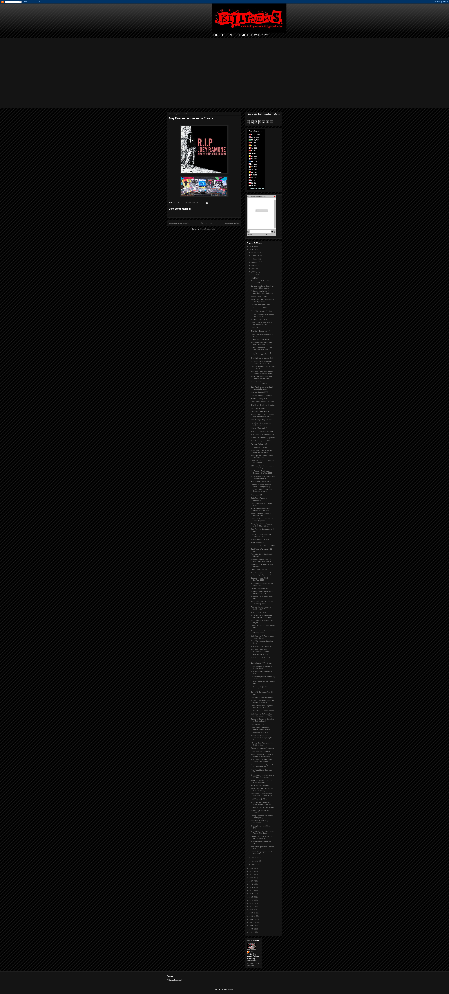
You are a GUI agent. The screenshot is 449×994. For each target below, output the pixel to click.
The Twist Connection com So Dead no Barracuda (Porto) (262, 372)
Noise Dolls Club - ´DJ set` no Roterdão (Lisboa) (262, 603)
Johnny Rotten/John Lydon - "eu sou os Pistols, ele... (263, 766)
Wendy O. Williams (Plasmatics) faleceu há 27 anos (263, 701)
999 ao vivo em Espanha (260, 296)
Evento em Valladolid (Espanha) (263, 438)
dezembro (255, 252)
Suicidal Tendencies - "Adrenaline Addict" (259, 383)
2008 (252, 919)
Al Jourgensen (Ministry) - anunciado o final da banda (262, 292)
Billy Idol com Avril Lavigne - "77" (263, 395)
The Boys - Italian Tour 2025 (261, 646)
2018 (252, 887)
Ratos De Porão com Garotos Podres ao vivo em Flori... (262, 755)
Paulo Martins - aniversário (261, 785)
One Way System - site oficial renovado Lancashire (262, 388)
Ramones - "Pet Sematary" (261, 411)
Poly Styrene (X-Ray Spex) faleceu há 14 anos (261, 354)
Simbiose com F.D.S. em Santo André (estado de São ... (262, 451)
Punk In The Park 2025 (259, 447)
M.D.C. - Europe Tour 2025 (261, 441)
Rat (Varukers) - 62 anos (260, 799)
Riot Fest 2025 (256, 328)
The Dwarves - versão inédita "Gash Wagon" (262, 584)
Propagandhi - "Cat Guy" (260, 539)
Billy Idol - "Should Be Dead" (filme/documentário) (261, 491)
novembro (255, 256)
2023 (252, 871)
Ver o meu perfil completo (253, 964)
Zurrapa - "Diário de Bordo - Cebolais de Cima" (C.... (261, 362)
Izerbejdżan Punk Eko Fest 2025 (263, 546)
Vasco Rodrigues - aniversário (262, 431)
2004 (252, 932)
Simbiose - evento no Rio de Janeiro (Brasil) (261, 667)
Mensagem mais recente (179, 223)
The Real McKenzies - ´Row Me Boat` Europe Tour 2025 (263, 415)
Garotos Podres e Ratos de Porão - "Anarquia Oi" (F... (261, 486)
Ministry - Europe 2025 (259, 392)
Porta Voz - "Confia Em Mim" (261, 311)
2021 (252, 878)
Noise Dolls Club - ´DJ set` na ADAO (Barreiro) (262, 790)
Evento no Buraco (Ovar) (260, 339)
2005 (252, 929)
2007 (252, 922)
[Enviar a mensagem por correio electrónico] (206, 203)
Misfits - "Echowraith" (259, 428)
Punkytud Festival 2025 (259, 655)
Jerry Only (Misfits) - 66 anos (261, 420)
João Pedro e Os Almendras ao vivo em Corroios (262, 637)
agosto (254, 265)
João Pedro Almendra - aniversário (259, 499)
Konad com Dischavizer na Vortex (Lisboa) (261, 424)
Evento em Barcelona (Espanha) (263, 807)
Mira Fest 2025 (256, 495)
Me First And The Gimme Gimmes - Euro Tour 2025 (261, 472)
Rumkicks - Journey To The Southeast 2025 (261, 535)
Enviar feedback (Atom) (208, 229)
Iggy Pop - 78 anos (258, 408)
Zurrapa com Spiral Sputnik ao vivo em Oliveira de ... (262, 287)
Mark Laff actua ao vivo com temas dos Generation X (261, 560)
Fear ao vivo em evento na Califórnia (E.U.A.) (261, 608)
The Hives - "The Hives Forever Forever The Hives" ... (262, 832)
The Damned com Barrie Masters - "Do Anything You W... (262, 738)
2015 (252, 897)
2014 (252, 900)
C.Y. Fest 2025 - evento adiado (262, 711)
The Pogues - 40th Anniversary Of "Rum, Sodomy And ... (262, 776)
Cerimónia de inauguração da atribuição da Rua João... (262, 707)
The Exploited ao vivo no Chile (262, 358)
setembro (255, 262)
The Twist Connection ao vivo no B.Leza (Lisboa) (263, 632)
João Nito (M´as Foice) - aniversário (260, 822)
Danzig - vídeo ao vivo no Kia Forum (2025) (262, 817)
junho (254, 272)
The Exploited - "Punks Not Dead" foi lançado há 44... (261, 803)
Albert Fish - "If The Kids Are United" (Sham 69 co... (261, 525)
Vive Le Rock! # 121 (258, 612)
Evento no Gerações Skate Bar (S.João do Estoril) (262, 720)
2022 (252, 874)
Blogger (230, 989)
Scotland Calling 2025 (259, 319)
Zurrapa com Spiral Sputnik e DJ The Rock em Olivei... (263, 477)
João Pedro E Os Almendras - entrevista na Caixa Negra (262, 795)
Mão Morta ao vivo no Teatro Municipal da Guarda (261, 760)
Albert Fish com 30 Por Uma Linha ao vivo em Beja (261, 378)
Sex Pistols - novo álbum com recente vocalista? (262, 837)
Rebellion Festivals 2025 (260, 588)
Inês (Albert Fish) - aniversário (262, 697)
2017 (252, 890)
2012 (252, 906)
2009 (252, 916)
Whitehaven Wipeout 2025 (261, 305)
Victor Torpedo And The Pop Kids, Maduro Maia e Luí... (261, 349)
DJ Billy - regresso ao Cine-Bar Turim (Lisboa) (262, 315)
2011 (251, 910)
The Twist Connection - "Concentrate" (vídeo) (260, 650)
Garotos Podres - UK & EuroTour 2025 (259, 579)
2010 (252, 913)
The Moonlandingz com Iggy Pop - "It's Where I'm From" (262, 343)
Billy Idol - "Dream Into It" (260, 331)
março (254, 858)
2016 (252, 894)
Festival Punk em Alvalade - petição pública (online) (261, 509)
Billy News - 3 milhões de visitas (263, 405)
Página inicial (206, 223)
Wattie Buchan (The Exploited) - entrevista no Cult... (263, 592)
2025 (252, 250)
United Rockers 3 (257, 724)
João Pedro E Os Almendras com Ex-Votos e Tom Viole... (262, 715)
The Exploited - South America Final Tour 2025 (262, 456)
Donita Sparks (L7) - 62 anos (261, 663)
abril (253, 278)
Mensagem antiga (232, 223)
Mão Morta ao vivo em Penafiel (262, 434)
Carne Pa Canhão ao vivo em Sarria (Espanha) (262, 520)
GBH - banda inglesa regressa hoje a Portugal (262, 467)
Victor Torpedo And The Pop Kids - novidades (261, 781)
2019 (252, 884)
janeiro (254, 864)
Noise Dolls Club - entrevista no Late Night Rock (262, 300)
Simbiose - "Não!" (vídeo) (260, 751)
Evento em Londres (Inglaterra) (262, 748)
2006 (252, 926)
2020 (252, 881)
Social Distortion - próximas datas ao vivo (261, 515)
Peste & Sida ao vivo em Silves (262, 402)
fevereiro (255, 861)
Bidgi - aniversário (257, 542)
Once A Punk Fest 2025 (259, 570)
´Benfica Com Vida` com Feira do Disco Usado (262, 744)
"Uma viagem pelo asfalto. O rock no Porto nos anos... (261, 728)
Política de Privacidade (174, 980)
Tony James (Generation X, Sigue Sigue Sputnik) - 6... (261, 574)
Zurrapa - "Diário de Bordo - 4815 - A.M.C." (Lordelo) (261, 616)
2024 (252, 868)
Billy (251, 952)
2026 (252, 246)
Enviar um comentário (179, 213)
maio (254, 275)
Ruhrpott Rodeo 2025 (259, 308)
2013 (252, 903)
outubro (255, 259)
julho (253, 268)
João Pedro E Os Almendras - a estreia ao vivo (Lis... (262, 659)
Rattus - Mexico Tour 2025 (261, 481)
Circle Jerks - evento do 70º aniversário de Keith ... (261, 324)
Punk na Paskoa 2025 (259, 444)
